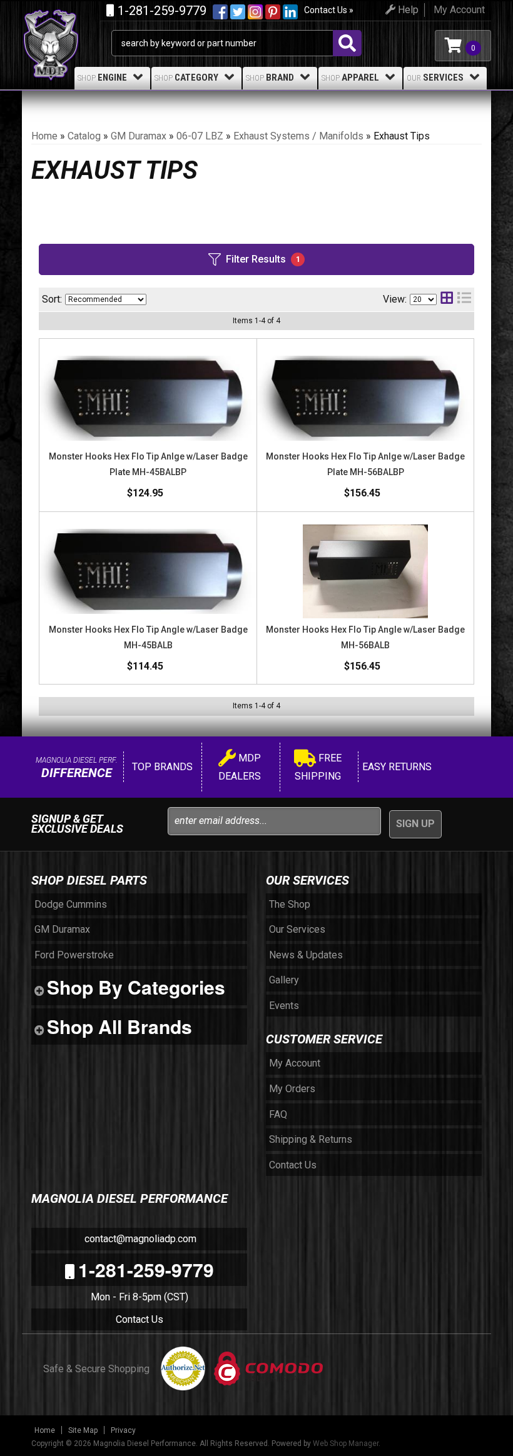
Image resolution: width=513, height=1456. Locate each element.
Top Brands (161, 767)
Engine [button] (102, 77)
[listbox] (105, 299)
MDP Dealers (239, 767)
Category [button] (186, 77)
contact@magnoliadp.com (139, 1239)
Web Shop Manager (345, 1443)
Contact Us (139, 1319)
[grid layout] (447, 299)
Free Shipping (318, 767)
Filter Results (263, 259)
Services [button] (435, 77)
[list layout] (464, 299)
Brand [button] (270, 77)
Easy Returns (396, 767)
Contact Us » (328, 10)
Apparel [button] (350, 77)
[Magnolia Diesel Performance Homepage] (66, 23)
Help (407, 10)
